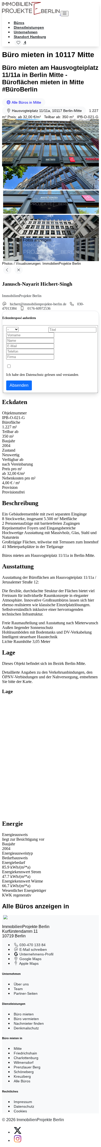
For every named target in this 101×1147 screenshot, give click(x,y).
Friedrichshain (25, 1053)
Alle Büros (22, 1081)
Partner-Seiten (26, 993)
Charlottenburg (26, 1058)
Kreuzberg (22, 1076)
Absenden (19, 385)
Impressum (23, 1102)
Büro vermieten (26, 1019)
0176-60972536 (39, 308)
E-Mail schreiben (32, 949)
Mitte (18, 1048)
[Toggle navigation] (65, 13)
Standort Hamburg (30, 37)
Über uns (21, 984)
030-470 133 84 (32, 945)
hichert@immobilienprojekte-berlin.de (38, 304)
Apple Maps (28, 963)
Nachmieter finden (29, 1023)
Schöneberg (24, 1072)
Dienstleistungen (29, 27)
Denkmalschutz (26, 1028)
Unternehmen (26, 32)
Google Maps (29, 959)
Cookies (20, 1111)
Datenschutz (24, 1106)
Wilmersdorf (23, 1062)
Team (18, 989)
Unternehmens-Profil (35, 954)
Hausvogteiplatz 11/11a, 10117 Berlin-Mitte (46, 111)
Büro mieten (24, 1014)
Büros (19, 23)
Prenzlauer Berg (27, 1067)
